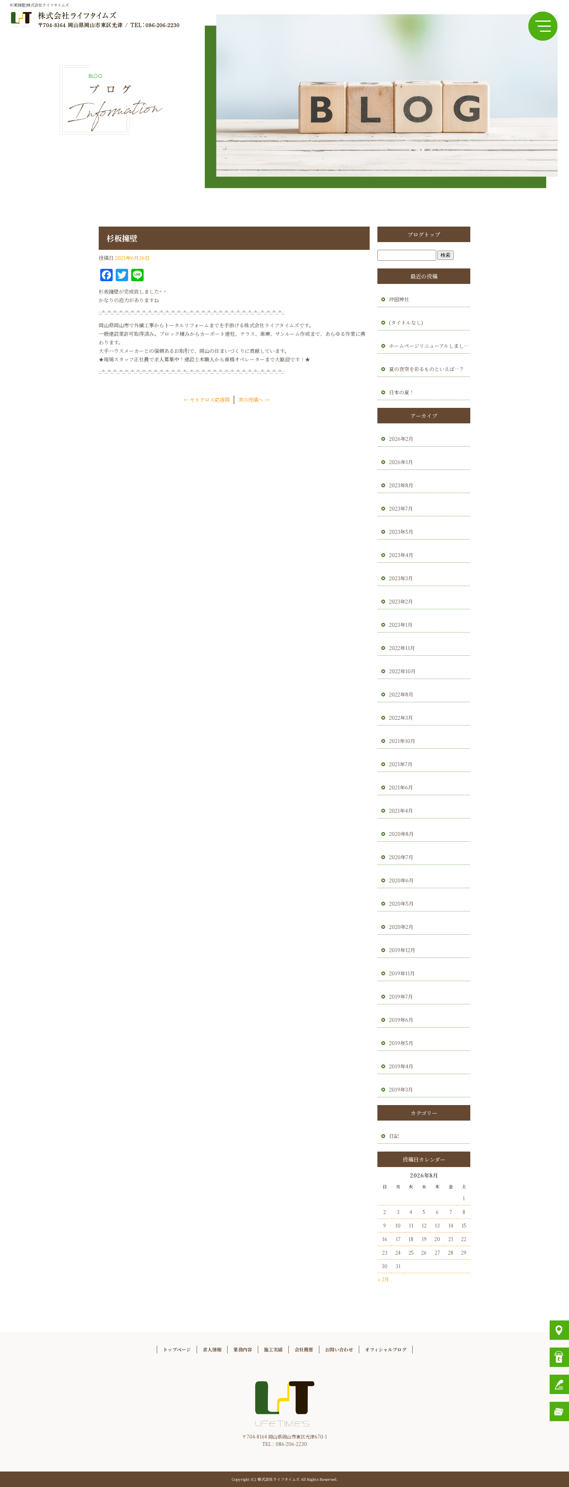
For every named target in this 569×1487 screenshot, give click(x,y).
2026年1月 (401, 462)
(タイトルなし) (406, 322)
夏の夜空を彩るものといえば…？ (426, 369)
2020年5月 (401, 903)
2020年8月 (401, 833)
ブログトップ (424, 234)
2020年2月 (401, 926)
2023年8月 (401, 485)
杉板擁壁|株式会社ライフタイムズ (39, 5)
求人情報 (212, 1349)
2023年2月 (401, 601)
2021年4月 (401, 810)
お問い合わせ (339, 1349)
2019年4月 (401, 1066)
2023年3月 (401, 578)
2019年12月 (402, 950)
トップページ (177, 1349)
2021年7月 (401, 764)
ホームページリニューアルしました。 (429, 345)
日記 (394, 1136)
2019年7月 (401, 996)
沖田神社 (399, 299)
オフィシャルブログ (385, 1349)
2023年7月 (401, 508)
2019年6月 (401, 1019)
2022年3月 (401, 717)
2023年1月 (401, 624)
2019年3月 (401, 1089)
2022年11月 (402, 648)
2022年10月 (402, 671)
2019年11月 (402, 973)
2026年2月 (401, 438)
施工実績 (273, 1349)
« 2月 (383, 1279)
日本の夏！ (401, 392)
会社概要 (304, 1349)
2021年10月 (402, 740)
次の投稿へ (253, 399)
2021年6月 (401, 787)
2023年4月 (401, 555)
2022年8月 (401, 694)
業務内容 (242, 1349)
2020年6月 (401, 880)
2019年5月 (401, 1043)
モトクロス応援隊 (206, 399)
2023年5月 (401, 531)
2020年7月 (401, 857)
